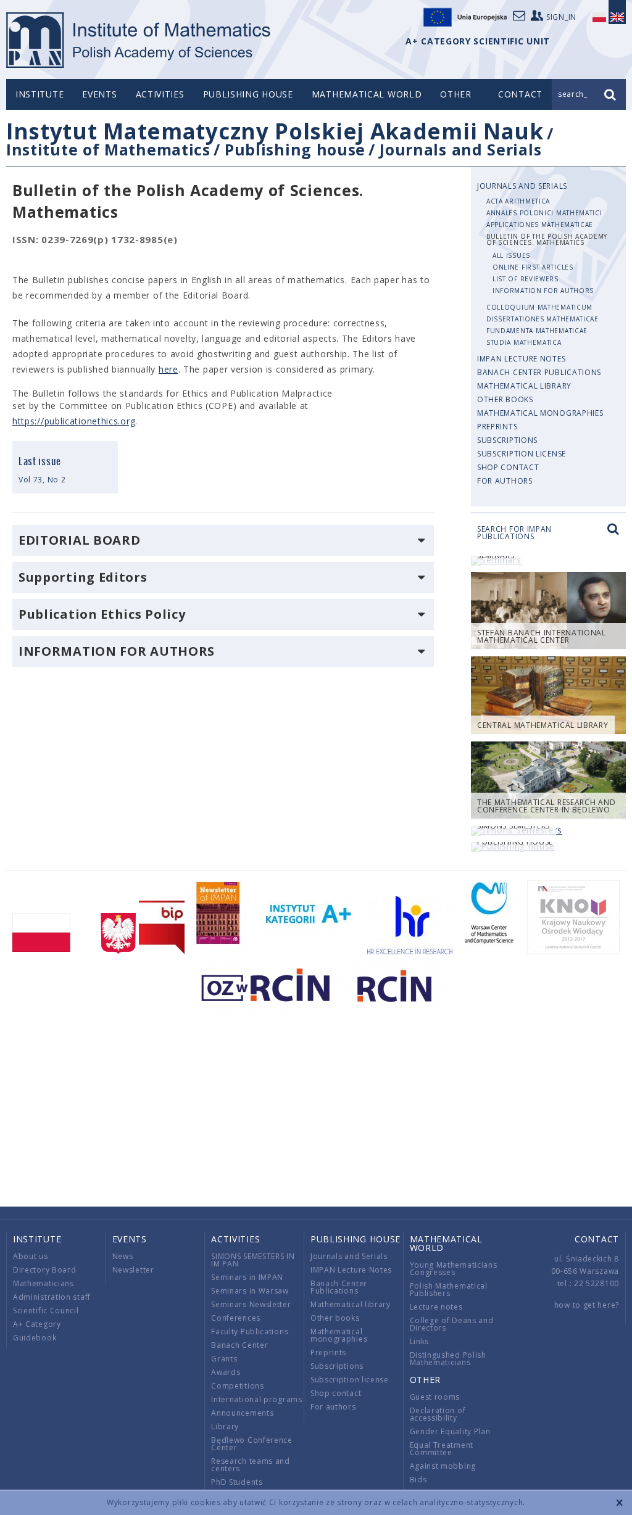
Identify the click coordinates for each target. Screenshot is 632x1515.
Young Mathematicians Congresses (453, 1269)
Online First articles (533, 267)
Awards (225, 1372)
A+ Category (37, 1324)
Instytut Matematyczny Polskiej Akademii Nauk (275, 131)
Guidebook (34, 1337)
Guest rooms (435, 1397)
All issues (511, 255)
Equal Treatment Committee (442, 1449)
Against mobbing (443, 1466)
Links (420, 1341)
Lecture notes (436, 1307)
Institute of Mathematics (108, 149)
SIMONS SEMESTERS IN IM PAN (252, 1260)
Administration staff (52, 1297)
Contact (597, 1239)
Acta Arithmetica (518, 201)
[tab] (223, 540)
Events (99, 94)
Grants (224, 1358)
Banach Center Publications (539, 372)
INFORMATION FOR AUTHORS (543, 290)
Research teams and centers (250, 1465)
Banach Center (239, 1345)
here (168, 369)
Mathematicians (43, 1283)
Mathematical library (524, 386)
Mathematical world (367, 94)
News (122, 1256)
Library (225, 1426)
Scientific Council (46, 1310)
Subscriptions (507, 440)
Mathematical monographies (540, 413)
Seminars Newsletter (251, 1304)
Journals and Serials (460, 149)
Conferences (235, 1318)
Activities (160, 94)
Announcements (242, 1413)
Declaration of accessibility (438, 1414)
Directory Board (45, 1270)
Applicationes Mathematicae (539, 224)
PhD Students (236, 1482)
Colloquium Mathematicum (539, 307)
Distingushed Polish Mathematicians (448, 1359)
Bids (418, 1479)
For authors (505, 481)
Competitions (237, 1386)
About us (30, 1256)
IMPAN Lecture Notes (521, 358)
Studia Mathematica (524, 342)
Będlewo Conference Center (252, 1444)
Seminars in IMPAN (247, 1277)
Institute (39, 94)
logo (139, 40)
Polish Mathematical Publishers (449, 1289)
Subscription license (521, 453)
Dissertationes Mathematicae (542, 319)
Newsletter (133, 1270)
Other (456, 94)
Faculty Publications (249, 1331)
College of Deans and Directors (452, 1324)
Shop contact (508, 467)
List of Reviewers (526, 279)
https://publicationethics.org (73, 421)
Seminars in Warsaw (250, 1291)
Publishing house (248, 94)
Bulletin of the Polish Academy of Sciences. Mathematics (546, 239)
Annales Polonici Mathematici (544, 212)
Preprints (497, 426)
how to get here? (586, 1305)
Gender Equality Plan (450, 1431)
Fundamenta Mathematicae (537, 330)
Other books (505, 399)
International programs (256, 1399)
